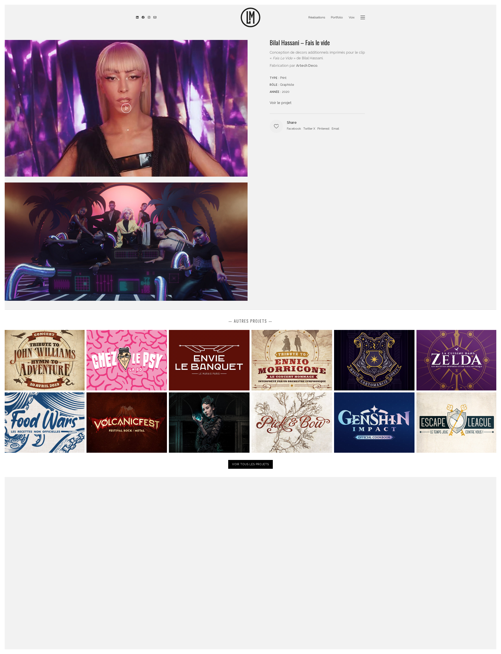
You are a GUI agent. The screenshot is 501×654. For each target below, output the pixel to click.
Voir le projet (280, 103)
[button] (362, 17)
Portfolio (337, 17)
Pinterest (323, 128)
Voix (352, 17)
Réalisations (316, 17)
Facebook (294, 128)
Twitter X (309, 128)
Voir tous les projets (250, 464)
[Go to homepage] (250, 17)
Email (335, 128)
